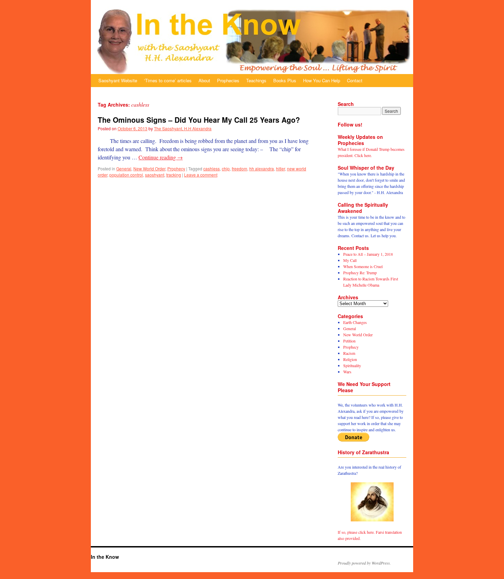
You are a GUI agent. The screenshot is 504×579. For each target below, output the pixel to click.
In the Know (105, 556)
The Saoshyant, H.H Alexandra (183, 128)
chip (226, 168)
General (123, 168)
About (204, 80)
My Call (350, 260)
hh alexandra (261, 168)
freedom (239, 168)
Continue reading (161, 157)
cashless (211, 168)
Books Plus (284, 80)
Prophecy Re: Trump (360, 272)
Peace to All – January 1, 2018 (368, 254)
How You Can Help (321, 80)
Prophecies (228, 80)
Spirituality (352, 365)
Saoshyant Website (117, 80)
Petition (349, 340)
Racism (349, 353)
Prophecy (176, 168)
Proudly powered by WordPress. (364, 563)
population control (126, 175)
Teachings (256, 80)
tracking (173, 175)
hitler (280, 168)
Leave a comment (200, 175)
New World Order (149, 168)
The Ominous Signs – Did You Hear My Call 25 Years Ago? (199, 119)
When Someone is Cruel (363, 266)
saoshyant (154, 175)
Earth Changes (355, 322)
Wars (347, 371)
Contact (354, 80)
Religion (350, 359)
